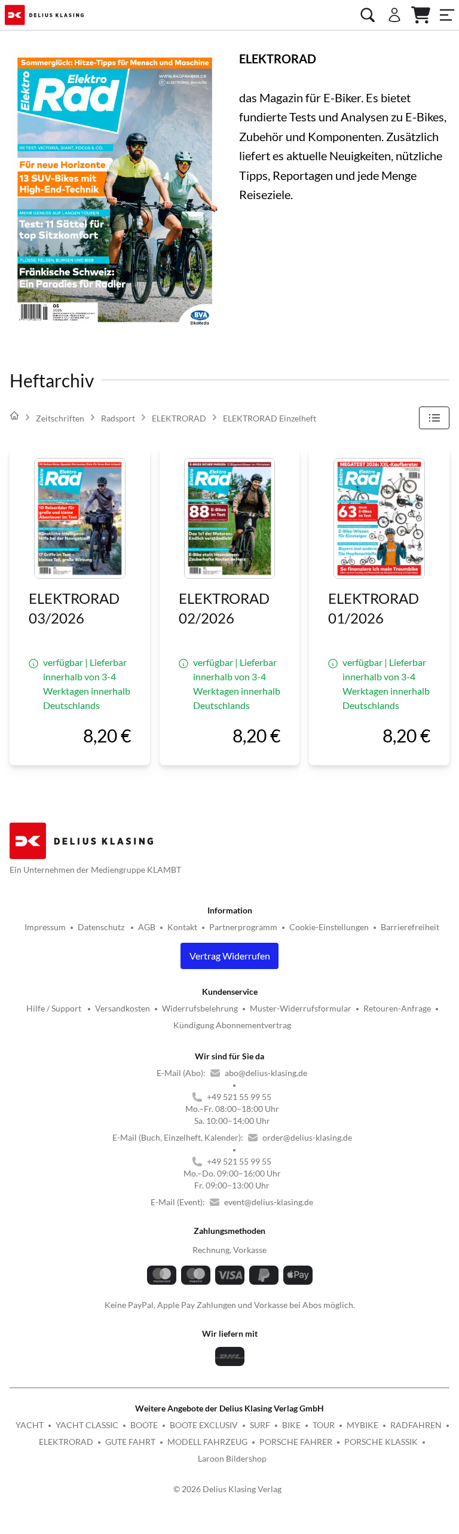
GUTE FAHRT (130, 1442)
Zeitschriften (60, 418)
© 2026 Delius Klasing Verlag (227, 1489)
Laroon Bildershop (232, 1458)
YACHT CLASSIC (87, 1425)
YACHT (30, 1425)
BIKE (291, 1425)
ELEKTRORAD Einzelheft (269, 418)
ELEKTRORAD (179, 418)
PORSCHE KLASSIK (381, 1442)
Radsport (118, 418)
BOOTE (144, 1425)
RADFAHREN (416, 1425)
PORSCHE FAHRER (295, 1442)
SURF (260, 1425)
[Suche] (367, 15)
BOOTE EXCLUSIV (204, 1425)
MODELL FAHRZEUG (207, 1442)
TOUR (324, 1425)
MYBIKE (362, 1425)
